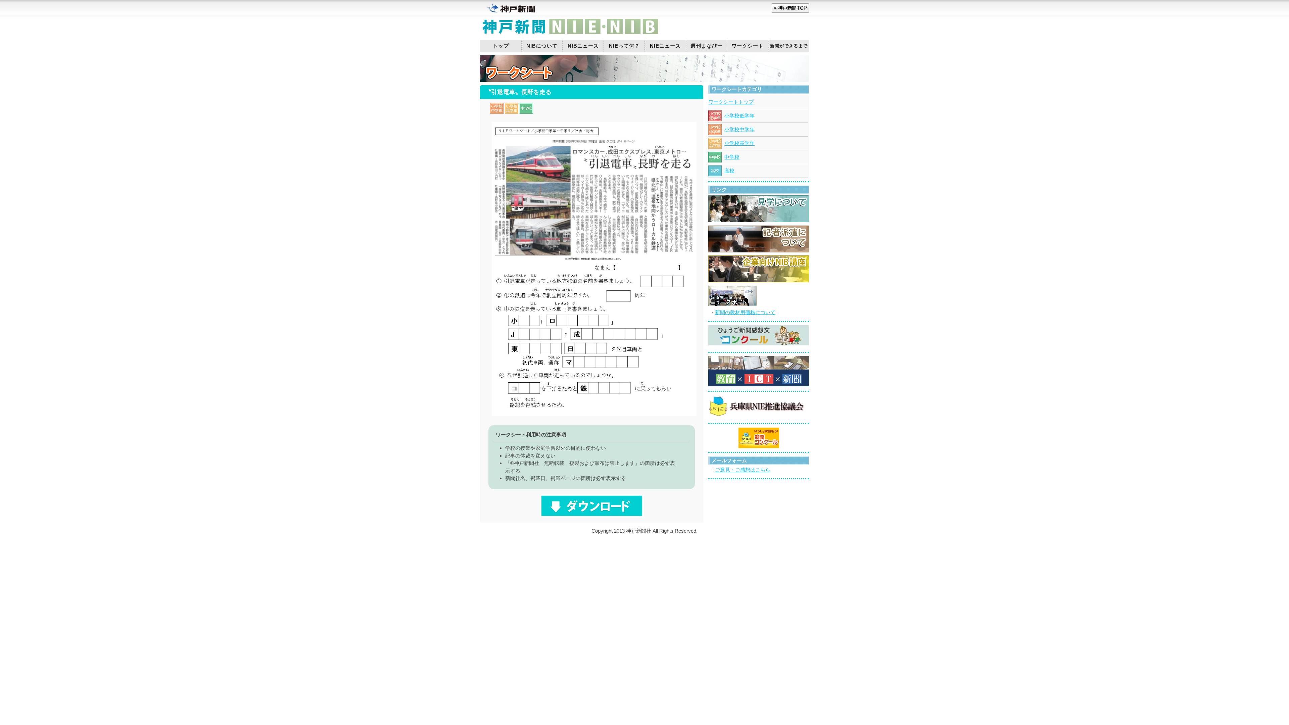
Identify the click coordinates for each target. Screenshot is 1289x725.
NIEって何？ (624, 46)
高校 (729, 171)
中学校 (731, 157)
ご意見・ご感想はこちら (742, 470)
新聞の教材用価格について (745, 312)
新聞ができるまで (789, 45)
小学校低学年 (739, 115)
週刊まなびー (706, 46)
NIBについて (542, 46)
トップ (501, 46)
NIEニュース (665, 46)
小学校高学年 (739, 143)
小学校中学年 (739, 129)
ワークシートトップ (731, 102)
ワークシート (747, 46)
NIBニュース (583, 46)
